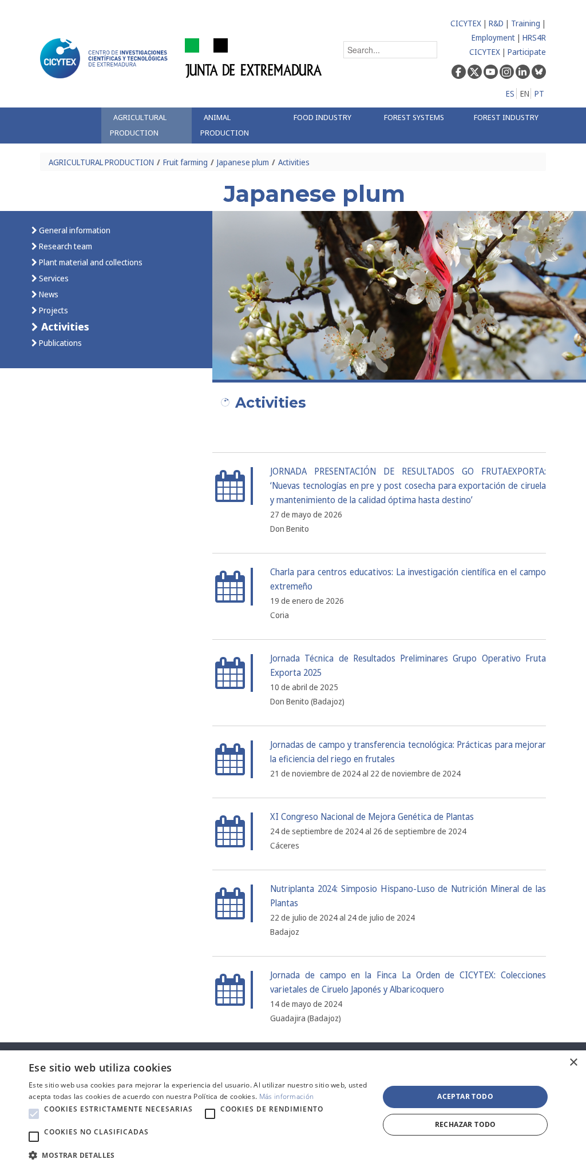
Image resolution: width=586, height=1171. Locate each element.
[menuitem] (146, 125)
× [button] (573, 1062)
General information (73, 230)
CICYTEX (465, 23)
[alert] (293, 1110)
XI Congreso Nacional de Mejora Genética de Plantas (372, 817)
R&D (496, 23)
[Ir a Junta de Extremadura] (254, 57)
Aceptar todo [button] (465, 1096)
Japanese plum (243, 162)
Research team (64, 246)
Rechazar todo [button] (465, 1124)
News (47, 294)
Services (53, 278)
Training (525, 23)
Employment (493, 37)
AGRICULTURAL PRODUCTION (101, 162)
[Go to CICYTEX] (106, 58)
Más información (286, 1096)
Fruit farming (185, 162)
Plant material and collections (89, 262)
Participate (527, 51)
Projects (52, 310)
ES (510, 93)
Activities (294, 162)
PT (539, 93)
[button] (33, 1113)
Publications (59, 342)
